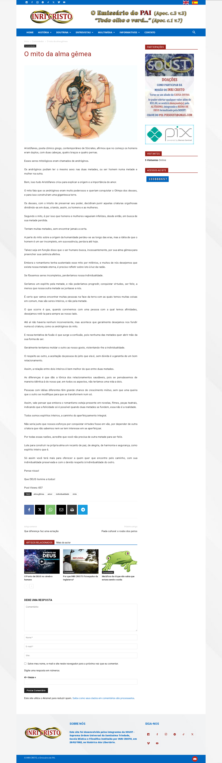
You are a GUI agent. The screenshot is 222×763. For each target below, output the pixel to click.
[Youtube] (64, 2)
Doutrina (62, 32)
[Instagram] (37, 2)
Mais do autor (63, 542)
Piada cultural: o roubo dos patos (119, 531)
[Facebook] (32, 2)
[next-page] (31, 586)
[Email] (61, 510)
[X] (53, 2)
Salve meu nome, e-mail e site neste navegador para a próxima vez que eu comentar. (73, 663)
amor (50, 494)
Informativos (128, 32)
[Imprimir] (72, 510)
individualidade (62, 494)
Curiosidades (38, 41)
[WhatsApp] (50, 510)
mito (75, 494)
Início (26, 41)
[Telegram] (42, 2)
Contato (149, 32)
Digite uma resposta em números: (42, 670)
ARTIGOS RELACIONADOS (39, 542)
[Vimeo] (58, 2)
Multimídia (105, 32)
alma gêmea (39, 494)
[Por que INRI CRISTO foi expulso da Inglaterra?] (80, 561)
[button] (194, 32)
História (43, 32)
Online (155, 160)
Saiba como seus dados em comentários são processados (103, 698)
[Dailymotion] (26, 2)
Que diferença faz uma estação (41, 531)
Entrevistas (83, 32)
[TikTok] (48, 2)
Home (29, 32)
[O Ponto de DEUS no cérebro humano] (42, 561)
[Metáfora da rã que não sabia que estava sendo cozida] (119, 561)
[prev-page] (26, 586)
